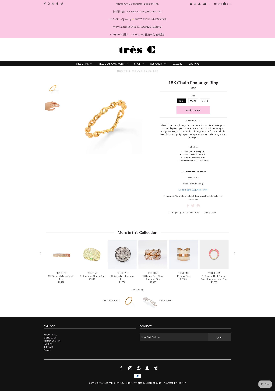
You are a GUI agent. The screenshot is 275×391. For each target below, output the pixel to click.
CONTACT (48, 347)
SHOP (137, 63)
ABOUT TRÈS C (50, 334)
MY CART (221, 4)
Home (120, 71)
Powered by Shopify (175, 383)
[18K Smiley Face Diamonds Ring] (122, 268)
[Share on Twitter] (192, 206)
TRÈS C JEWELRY (116, 383)
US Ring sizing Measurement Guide (184, 212)
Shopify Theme (134, 383)
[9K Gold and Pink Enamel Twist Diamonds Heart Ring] (214, 268)
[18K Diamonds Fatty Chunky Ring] (61, 268)
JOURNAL (194, 63)
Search (47, 350)
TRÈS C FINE (82, 63)
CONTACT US (210, 212)
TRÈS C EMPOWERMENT (111, 63)
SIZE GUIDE (193, 177)
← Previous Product (111, 300)
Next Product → (166, 300)
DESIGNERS (156, 63)
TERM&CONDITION (52, 340)
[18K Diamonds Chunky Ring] (91, 268)
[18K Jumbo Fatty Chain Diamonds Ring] (152, 268)
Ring (128, 71)
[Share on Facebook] (188, 206)
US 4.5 (205, 100)
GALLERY (177, 63)
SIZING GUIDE (50, 337)
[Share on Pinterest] (198, 206)
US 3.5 (193, 100)
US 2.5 (181, 100)
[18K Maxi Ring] (183, 268)
